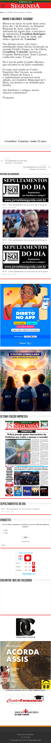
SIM (6, 530)
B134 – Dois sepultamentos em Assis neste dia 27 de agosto (25, 205)
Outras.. (3, 545)
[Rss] (22, 737)
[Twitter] (26, 737)
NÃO (6, 533)
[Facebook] (24, 737)
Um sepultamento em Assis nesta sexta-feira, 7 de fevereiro (16, 161)
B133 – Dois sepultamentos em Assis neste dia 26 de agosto (25, 240)
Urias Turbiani (28, 734)
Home (4, 12)
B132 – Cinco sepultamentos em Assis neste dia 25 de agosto (25, 271)
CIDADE (10, 12)
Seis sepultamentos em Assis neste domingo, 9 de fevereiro (34, 167)
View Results (25, 541)
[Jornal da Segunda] (25, 4)
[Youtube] (29, 737)
